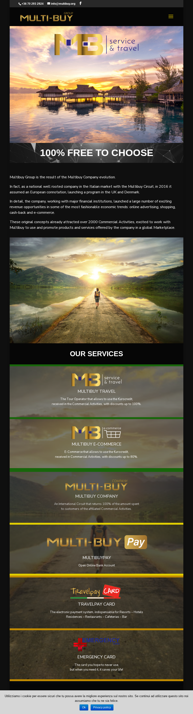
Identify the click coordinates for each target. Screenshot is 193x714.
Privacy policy (102, 707)
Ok (84, 707)
